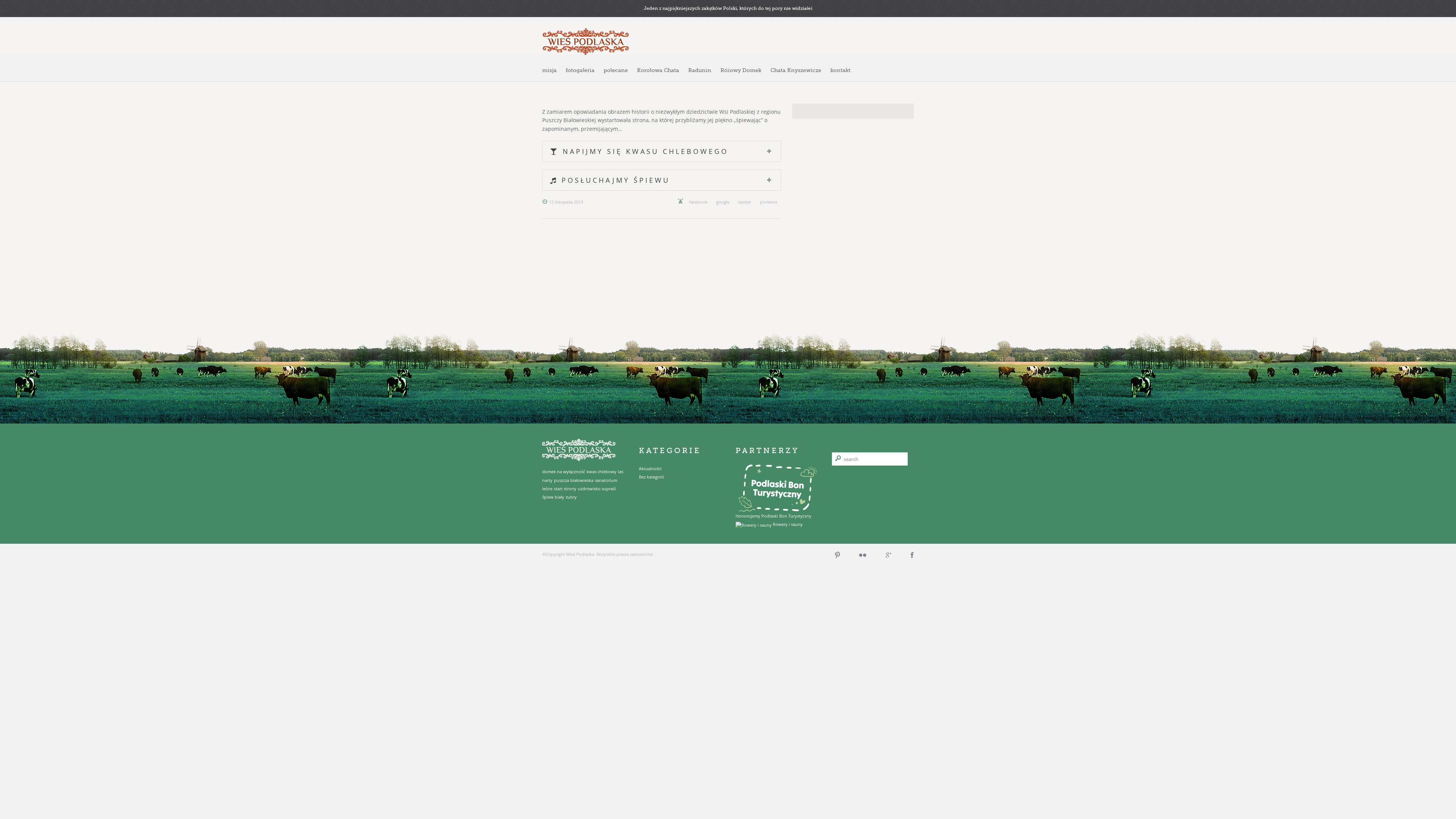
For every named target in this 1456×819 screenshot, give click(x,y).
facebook (698, 202)
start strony (565, 488)
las (620, 471)
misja (549, 70)
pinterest (768, 202)
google (723, 202)
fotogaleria (580, 70)
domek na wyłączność (563, 471)
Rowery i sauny (787, 524)
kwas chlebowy (602, 471)
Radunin (699, 70)
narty (547, 480)
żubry (571, 497)
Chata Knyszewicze (795, 70)
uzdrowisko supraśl (597, 488)
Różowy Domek (740, 70)
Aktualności (650, 468)
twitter (744, 202)
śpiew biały (553, 497)
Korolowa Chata (658, 70)
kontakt (840, 70)
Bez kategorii (651, 477)
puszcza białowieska (573, 480)
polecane (616, 70)
